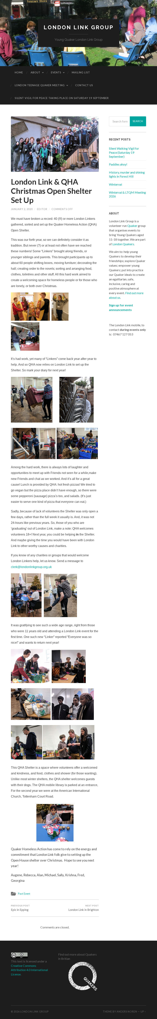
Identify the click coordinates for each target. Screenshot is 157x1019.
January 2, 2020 (22, 209)
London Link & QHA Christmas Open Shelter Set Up (51, 191)
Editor (42, 209)
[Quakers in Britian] (77, 991)
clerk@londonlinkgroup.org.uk (31, 567)
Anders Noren (127, 1011)
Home (19, 72)
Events (56, 72)
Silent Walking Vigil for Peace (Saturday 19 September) (124, 152)
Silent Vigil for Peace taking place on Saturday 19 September (62, 98)
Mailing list (81, 72)
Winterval (115, 184)
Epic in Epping (20, 908)
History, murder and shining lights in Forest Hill (127, 174)
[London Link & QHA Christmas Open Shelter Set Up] (55, 144)
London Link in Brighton (83, 908)
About (35, 72)
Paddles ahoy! (118, 164)
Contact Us (84, 85)
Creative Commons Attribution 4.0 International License (29, 970)
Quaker (132, 225)
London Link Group (79, 27)
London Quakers (123, 244)
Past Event (24, 893)
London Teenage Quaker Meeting (40, 85)
